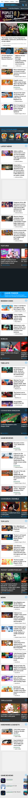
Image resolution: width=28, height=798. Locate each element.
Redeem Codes (7, 301)
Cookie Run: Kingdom (13, 8)
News (17, 1)
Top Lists (5, 521)
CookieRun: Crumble (10, 499)
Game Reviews (7, 438)
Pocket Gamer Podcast (11, 570)
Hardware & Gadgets (10, 725)
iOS (2, 1)
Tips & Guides (6, 700)
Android (7, 1)
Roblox (12, 1)
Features (5, 246)
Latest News (6, 146)
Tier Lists (5, 363)
